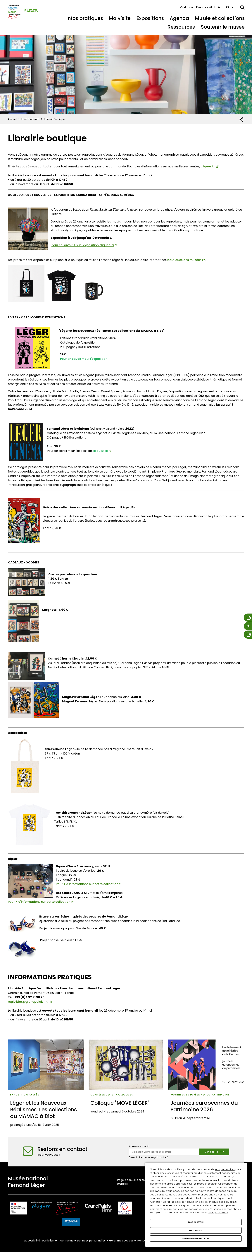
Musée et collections (220, 18)
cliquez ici (208, 166)
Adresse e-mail (139, 1146)
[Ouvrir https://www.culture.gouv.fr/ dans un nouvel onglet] (18, 1209)
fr (228, 7)
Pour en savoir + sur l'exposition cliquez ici (82, 245)
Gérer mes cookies (121, 1240)
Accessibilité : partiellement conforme (48, 1240)
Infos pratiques (84, 18)
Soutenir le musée (223, 27)
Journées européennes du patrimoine (199, 1094)
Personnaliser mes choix (195, 1238)
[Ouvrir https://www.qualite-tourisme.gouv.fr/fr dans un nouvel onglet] (125, 1209)
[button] (242, 7)
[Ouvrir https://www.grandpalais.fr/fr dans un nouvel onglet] (98, 1209)
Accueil (12, 119)
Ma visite (120, 18)
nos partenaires (225, 1169)
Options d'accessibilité (200, 7)
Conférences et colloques (111, 1094)
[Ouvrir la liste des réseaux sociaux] (241, 120)
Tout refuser (196, 1230)
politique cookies (218, 1212)
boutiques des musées (184, 260)
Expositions (150, 18)
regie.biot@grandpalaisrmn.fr (30, 1002)
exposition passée (24, 1094)
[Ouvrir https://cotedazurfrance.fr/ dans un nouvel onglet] (71, 1222)
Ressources (181, 27)
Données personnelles (91, 1240)
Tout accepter (196, 1222)
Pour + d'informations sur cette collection (87, 884)
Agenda (179, 18)
